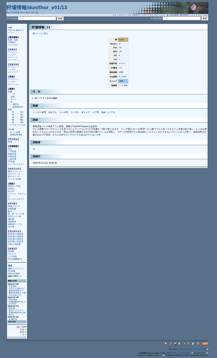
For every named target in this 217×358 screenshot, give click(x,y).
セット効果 (15, 132)
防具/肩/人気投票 (15, 239)
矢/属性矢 (13, 319)
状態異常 (12, 221)
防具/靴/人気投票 (15, 241)
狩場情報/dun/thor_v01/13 (36, 7)
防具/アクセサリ (16, 310)
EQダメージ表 (14, 216)
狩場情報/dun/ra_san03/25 (17, 303)
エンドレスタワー (16, 164)
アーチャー (13, 52)
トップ (117, 15)
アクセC (22, 125)
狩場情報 (15, 13)
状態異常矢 (18, 107)
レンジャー (13, 60)
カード (14, 99)
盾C (22, 122)
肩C (22, 117)
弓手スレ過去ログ (16, 30)
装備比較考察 (16, 134)
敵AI (10, 211)
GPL (204, 353)
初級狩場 (12, 154)
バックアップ (145, 15)
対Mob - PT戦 (14, 186)
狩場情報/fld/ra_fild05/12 (17, 313)
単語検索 (174, 15)
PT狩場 (11, 161)
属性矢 (16, 104)
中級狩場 (12, 156)
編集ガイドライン (16, 268)
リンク (11, 33)
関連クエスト (14, 206)
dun (23, 13)
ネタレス (12, 254)
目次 (10, 149)
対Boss (11, 189)
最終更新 (184, 15)
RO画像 (11, 271)
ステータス (13, 45)
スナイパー (13, 57)
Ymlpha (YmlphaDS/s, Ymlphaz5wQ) (192, 349)
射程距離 (12, 209)
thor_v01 (30, 13)
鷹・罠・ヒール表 (16, 214)
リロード (157, 15)
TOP (10, 27)
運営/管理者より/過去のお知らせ (17, 294)
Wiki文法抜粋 (14, 273)
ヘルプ (193, 15)
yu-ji (161, 355)
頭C (22, 112)
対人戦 (11, 191)
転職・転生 (13, 40)
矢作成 (11, 227)
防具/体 (12, 308)
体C (22, 114)
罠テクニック (14, 176)
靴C (22, 120)
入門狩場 (12, 151)
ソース (127, 15)
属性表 (11, 219)
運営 (10, 266)
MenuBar (13, 299)
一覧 (167, 15)
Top (8, 13)
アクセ (13, 125)
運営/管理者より (16, 290)
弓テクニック (14, 174)
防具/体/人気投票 (15, 236)
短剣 (13, 96)
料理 (10, 142)
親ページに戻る (40, 33)
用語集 (11, 251)
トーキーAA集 (14, 179)
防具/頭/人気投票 (15, 234)
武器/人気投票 (14, 244)
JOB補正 (12, 42)
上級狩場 (12, 159)
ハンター (12, 55)
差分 (136, 15)
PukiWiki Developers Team (181, 353)
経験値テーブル (15, 224)
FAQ (10, 259)
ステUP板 (12, 256)
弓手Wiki (13, 286)
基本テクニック (15, 171)
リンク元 (203, 15)
